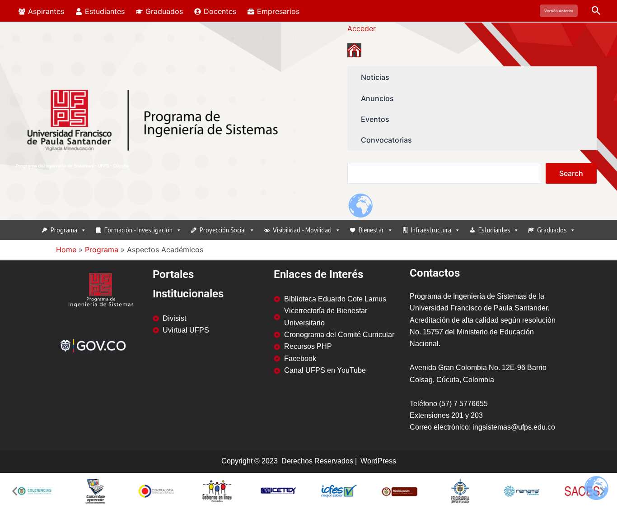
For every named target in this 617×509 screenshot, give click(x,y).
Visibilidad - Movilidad (302, 230)
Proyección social (223, 230)
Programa (64, 230)
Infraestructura (431, 230)
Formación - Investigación (138, 230)
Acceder (361, 28)
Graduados (551, 230)
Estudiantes (494, 230)
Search (571, 173)
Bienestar (371, 230)
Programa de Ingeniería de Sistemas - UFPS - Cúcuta (72, 165)
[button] (558, 11)
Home (66, 249)
